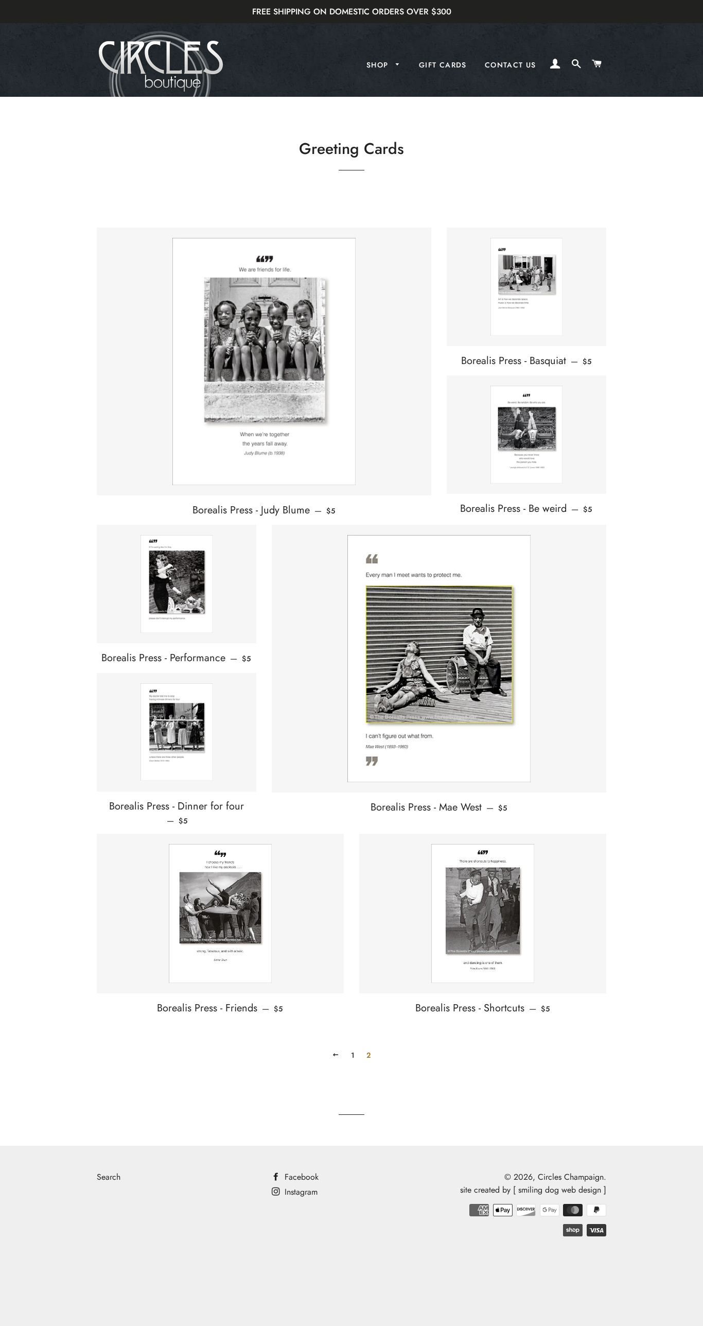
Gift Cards (443, 65)
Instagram (300, 1192)
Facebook (300, 1177)
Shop (378, 65)
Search (108, 1177)
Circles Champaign (571, 1177)
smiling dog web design (559, 1190)
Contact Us (510, 65)
